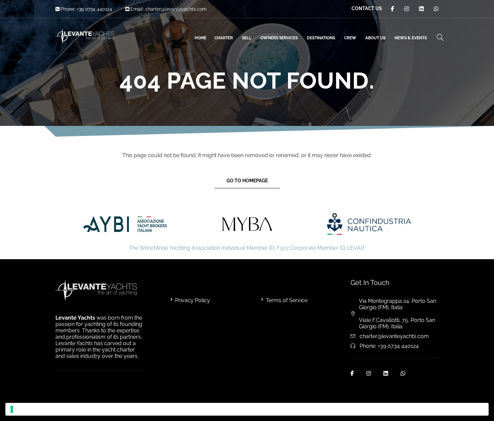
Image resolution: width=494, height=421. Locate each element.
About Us (375, 38)
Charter (223, 38)
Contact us (367, 8)
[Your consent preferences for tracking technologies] (247, 409)
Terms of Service (286, 300)
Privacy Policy (192, 300)
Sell (246, 38)
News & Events (411, 38)
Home (200, 38)
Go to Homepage (247, 180)
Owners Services (279, 38)
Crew (350, 38)
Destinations (321, 38)
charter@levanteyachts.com (176, 9)
